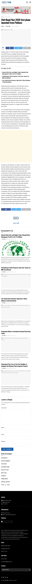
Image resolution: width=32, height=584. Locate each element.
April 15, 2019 (15, 26)
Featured (4, 464)
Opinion (3, 476)
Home (2, 17)
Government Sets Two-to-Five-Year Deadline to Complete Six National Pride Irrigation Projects (14, 365)
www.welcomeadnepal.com (9, 514)
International (5, 467)
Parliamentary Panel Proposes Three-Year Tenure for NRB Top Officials (15, 77)
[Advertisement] (16, 146)
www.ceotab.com (5, 530)
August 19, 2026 (10, 368)
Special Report (5, 482)
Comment (4, 408)
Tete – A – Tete (5, 485)
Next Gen (3, 473)
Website (3, 441)
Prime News (7, 17)
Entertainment (5, 461)
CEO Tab (4, 239)
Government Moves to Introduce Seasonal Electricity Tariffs (16, 332)
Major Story (5, 470)
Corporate (4, 458)
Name (2, 427)
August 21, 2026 (10, 239)
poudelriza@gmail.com (6, 561)
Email (2, 434)
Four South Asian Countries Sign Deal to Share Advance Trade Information (16, 81)
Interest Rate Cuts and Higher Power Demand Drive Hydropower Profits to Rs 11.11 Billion (15, 73)
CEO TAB (8, 26)
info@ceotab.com (5, 502)
